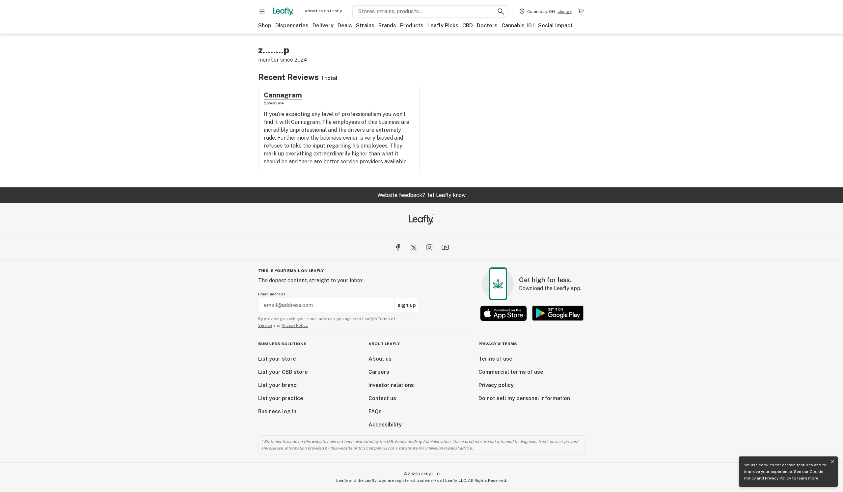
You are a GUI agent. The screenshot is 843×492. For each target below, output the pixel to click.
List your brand (277, 385)
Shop (264, 25)
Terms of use (495, 359)
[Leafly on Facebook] (398, 247)
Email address (272, 294)
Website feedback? (421, 195)
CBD (467, 25)
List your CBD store (283, 372)
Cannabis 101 (518, 25)
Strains (365, 25)
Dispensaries (292, 25)
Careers (378, 372)
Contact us (382, 398)
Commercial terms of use (510, 372)
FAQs (375, 411)
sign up (406, 305)
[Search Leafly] (500, 11)
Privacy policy (496, 385)
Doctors (487, 25)
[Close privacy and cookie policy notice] (832, 461)
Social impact (555, 25)
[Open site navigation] (262, 11)
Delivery (323, 25)
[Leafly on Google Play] (558, 313)
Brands (387, 25)
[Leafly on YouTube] (445, 247)
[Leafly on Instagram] (429, 247)
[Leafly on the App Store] (503, 313)
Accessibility (385, 425)
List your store (277, 359)
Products (411, 25)
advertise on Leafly (323, 11)
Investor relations (391, 385)
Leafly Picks (442, 25)
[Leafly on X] (414, 247)
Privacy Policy (778, 478)
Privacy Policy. (295, 325)
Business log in (277, 411)
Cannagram (283, 95)
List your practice (280, 398)
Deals (345, 25)
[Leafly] (282, 11)
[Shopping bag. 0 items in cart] (581, 11)
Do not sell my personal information (524, 398)
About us (380, 359)
